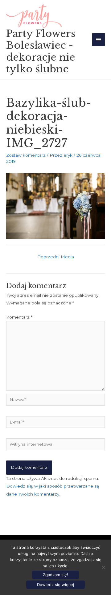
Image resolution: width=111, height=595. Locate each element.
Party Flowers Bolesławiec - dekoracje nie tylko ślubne (41, 51)
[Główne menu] (98, 39)
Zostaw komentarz (26, 155)
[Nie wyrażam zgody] (103, 567)
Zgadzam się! (55, 574)
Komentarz (19, 317)
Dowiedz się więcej (55, 584)
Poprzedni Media (55, 256)
